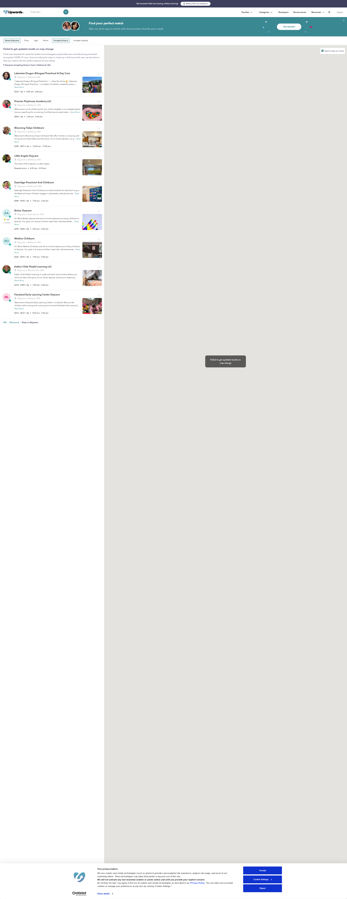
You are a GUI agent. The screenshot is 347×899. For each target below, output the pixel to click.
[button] (99, 74)
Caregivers (264, 12)
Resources (316, 12)
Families (246, 12)
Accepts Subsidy (80, 40)
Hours (45, 40)
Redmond (15, 322)
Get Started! (289, 26)
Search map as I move (334, 51)
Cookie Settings (261, 879)
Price (26, 40)
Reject (263, 888)
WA (5, 322)
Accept (262, 870)
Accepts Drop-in (61, 40)
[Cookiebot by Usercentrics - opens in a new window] (79, 894)
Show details (103, 893)
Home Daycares (12, 40)
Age (36, 40)
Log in (340, 12)
